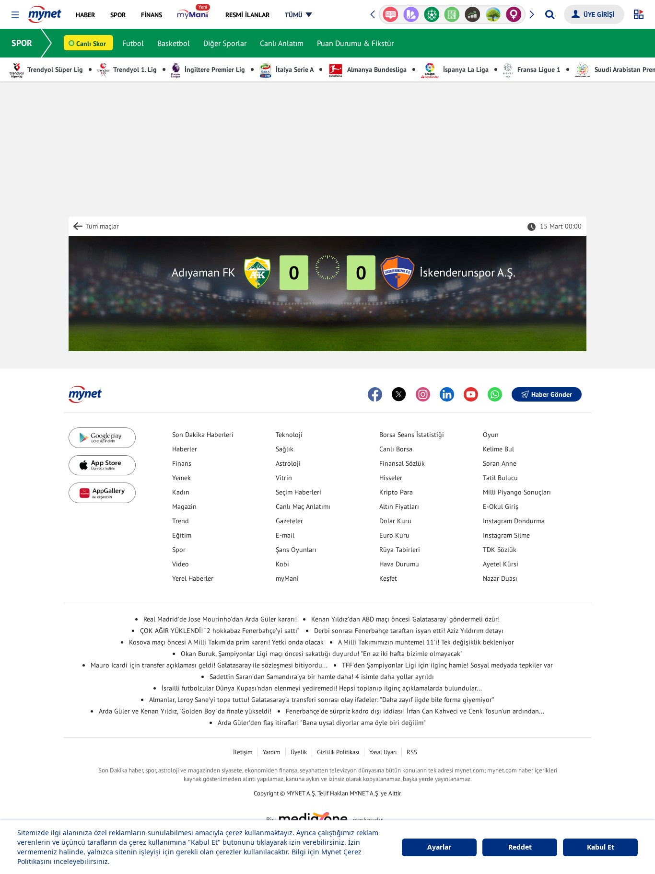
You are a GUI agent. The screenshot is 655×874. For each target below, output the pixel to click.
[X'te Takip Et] (399, 394)
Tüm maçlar (102, 226)
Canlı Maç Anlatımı (303, 506)
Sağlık (284, 449)
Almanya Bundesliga (376, 69)
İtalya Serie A (294, 69)
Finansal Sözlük (402, 463)
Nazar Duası (500, 578)
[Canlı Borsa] (472, 14)
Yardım (272, 752)
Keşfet (388, 578)
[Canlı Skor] (431, 14)
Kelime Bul (498, 449)
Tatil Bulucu (500, 477)
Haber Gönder (551, 394)
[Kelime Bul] (452, 14)
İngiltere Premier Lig (214, 69)
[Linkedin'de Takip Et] (447, 394)
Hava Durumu (399, 564)
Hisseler (390, 477)
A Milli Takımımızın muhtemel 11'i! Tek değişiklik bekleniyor (426, 642)
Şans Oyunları (296, 549)
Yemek (181, 477)
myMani (287, 578)
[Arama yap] (549, 14)
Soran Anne (499, 463)
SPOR (22, 42)
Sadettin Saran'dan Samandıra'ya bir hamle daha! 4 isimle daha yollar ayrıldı (322, 676)
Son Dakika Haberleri (203, 434)
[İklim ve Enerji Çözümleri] (493, 14)
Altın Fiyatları (399, 506)
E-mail (285, 535)
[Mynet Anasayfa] (44, 11)
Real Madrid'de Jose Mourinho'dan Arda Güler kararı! (220, 619)
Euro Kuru (394, 535)
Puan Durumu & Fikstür (355, 43)
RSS (412, 752)
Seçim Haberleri (298, 492)
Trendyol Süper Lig (54, 69)
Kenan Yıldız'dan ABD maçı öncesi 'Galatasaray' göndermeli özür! (405, 619)
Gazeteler (289, 521)
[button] (15, 15)
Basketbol (173, 43)
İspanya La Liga (465, 69)
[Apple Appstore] (102, 465)
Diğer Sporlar (224, 43)
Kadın (180, 492)
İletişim (243, 752)
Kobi (282, 564)
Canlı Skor (91, 43)
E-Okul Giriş (500, 506)
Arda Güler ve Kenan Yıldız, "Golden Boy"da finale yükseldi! (185, 711)
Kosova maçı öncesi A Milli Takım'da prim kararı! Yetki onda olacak (226, 642)
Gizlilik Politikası (338, 752)
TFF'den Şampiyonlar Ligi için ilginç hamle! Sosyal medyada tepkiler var (447, 665)
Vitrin (284, 477)
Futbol (133, 43)
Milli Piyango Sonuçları (517, 492)
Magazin (184, 506)
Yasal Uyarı (383, 752)
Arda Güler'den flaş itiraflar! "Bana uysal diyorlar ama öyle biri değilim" (322, 722)
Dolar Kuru (395, 521)
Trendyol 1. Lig (134, 69)
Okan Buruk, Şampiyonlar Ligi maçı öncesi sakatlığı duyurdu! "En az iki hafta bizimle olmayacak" (322, 653)
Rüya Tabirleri (399, 549)
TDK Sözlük (499, 549)
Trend (180, 521)
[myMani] (193, 15)
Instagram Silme (506, 535)
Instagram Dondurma (514, 521)
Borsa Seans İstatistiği (411, 434)
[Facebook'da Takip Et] (375, 394)
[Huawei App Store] (102, 493)
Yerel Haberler (192, 578)
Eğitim (181, 535)
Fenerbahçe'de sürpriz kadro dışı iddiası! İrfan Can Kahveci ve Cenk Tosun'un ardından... (415, 711)
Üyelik (299, 752)
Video (180, 564)
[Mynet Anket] (390, 14)
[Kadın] (513, 14)
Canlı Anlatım (282, 43)
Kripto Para (396, 492)
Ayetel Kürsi (500, 564)
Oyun (491, 434)
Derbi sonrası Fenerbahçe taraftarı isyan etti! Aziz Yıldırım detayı (408, 630)
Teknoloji (289, 434)
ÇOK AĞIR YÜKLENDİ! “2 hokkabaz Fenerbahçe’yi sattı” (220, 630)
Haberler (184, 449)
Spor (179, 549)
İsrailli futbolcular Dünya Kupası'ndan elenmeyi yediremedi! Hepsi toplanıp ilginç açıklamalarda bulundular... (322, 688)
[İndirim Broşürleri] (411, 14)
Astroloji (288, 463)
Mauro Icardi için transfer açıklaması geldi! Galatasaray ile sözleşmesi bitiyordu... (209, 665)
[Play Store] (102, 437)
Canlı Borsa (395, 449)
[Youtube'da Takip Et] (471, 394)
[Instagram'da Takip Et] (423, 394)
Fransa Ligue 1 (538, 69)
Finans (181, 463)
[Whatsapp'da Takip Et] (495, 394)
